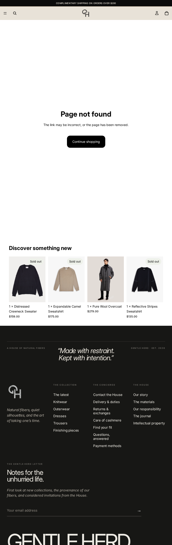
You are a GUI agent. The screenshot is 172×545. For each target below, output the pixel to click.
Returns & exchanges (101, 411)
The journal (142, 416)
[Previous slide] (14, 279)
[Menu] (5, 13)
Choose (120, 295)
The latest (61, 395)
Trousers (60, 423)
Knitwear (60, 402)
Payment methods (107, 446)
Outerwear (61, 409)
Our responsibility (147, 409)
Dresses (59, 416)
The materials (144, 402)
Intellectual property (149, 423)
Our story (140, 395)
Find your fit (102, 428)
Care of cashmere (107, 420)
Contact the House (107, 395)
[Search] (15, 13)
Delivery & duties (106, 402)
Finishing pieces (66, 430)
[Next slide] (40, 279)
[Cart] (167, 13)
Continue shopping (86, 141)
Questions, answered (101, 437)
